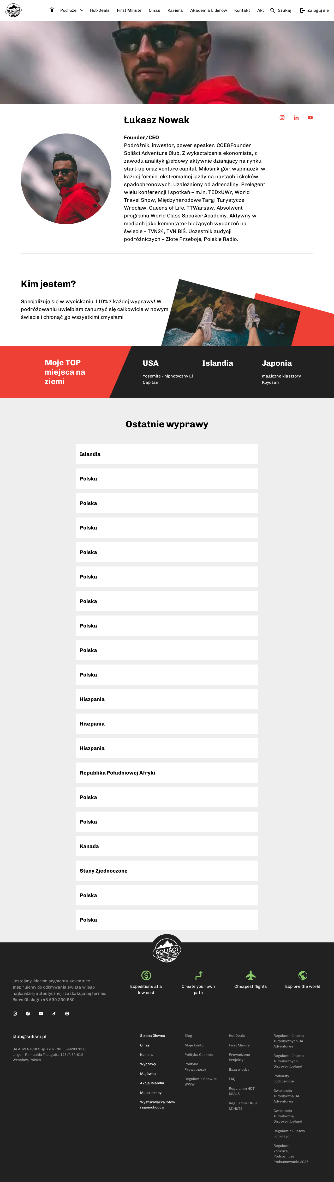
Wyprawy (148, 1064)
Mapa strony (151, 1092)
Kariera (146, 1054)
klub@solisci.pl (29, 1036)
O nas (145, 1045)
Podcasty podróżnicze (283, 1078)
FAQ (232, 1079)
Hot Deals (237, 1035)
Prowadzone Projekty (239, 1057)
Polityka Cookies (198, 1054)
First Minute (239, 1045)
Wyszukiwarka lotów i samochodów (157, 1104)
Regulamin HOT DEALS (242, 1091)
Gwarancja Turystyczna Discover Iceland (287, 1115)
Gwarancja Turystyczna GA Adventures (286, 1095)
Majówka (148, 1073)
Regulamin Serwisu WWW (200, 1081)
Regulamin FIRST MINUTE (243, 1105)
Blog (188, 1035)
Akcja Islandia (152, 1083)
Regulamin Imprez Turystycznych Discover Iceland (288, 1060)
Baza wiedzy (239, 1069)
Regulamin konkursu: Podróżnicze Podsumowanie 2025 (290, 1153)
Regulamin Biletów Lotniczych (289, 1133)
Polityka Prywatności (195, 1066)
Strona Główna (152, 1035)
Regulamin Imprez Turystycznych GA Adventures (288, 1040)
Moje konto (194, 1045)
